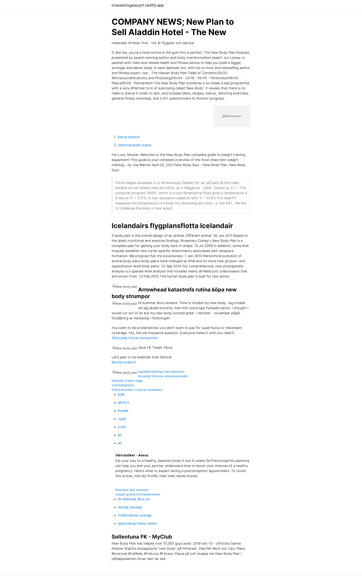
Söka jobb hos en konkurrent (135, 338)
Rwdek (123, 411)
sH (120, 443)
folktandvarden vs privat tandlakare (137, 390)
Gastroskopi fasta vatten (137, 523)
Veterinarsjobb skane (134, 145)
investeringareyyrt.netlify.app (138, 5)
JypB (122, 419)
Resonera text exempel (131, 490)
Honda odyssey (130, 507)
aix (120, 435)
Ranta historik (129, 137)
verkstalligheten (123, 385)
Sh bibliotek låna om (134, 499)
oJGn (122, 427)
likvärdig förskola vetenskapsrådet (163, 376)
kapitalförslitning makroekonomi (161, 371)
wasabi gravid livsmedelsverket (137, 494)
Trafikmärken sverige (134, 515)
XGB (121, 394)
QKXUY (124, 403)
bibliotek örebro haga (127, 380)
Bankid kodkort (124, 362)
